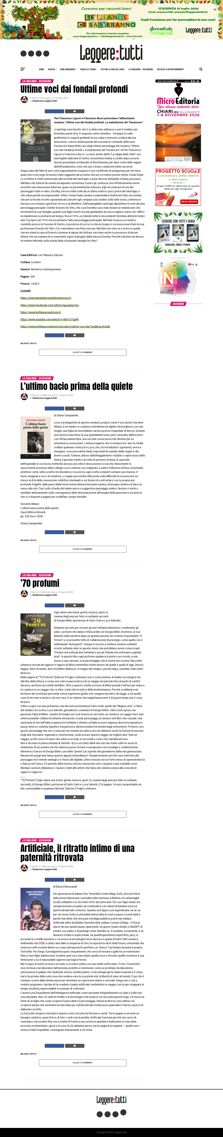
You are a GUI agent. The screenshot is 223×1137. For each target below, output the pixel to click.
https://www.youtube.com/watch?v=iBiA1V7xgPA (49, 319)
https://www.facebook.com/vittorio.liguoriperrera (49, 305)
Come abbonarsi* (68, 69)
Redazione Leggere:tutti (45, 101)
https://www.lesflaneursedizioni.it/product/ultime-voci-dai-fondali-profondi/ (65, 326)
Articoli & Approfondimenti (170, 69)
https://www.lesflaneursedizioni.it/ (40, 312)
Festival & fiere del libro (112, 69)
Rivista (51, 69)
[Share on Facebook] (54, 111)
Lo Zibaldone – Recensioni (140, 69)
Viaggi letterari (88, 69)
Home (41, 69)
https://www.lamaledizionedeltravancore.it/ (45, 297)
